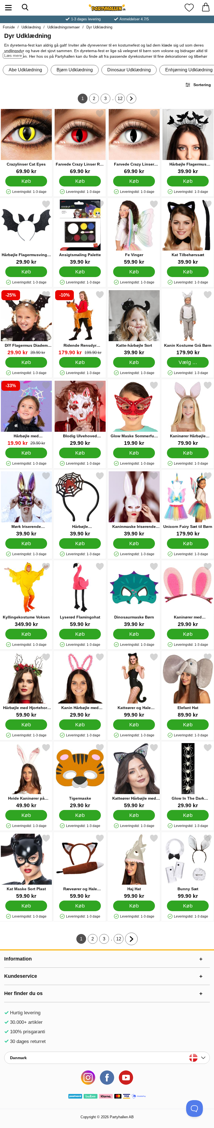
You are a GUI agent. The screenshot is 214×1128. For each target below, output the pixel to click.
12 (121, 99)
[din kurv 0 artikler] (205, 7)
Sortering (202, 85)
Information (18, 959)
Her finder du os (23, 993)
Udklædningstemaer (63, 27)
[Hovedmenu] (8, 7)
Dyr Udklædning (99, 27)
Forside (9, 27)
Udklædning (31, 27)
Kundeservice (20, 976)
